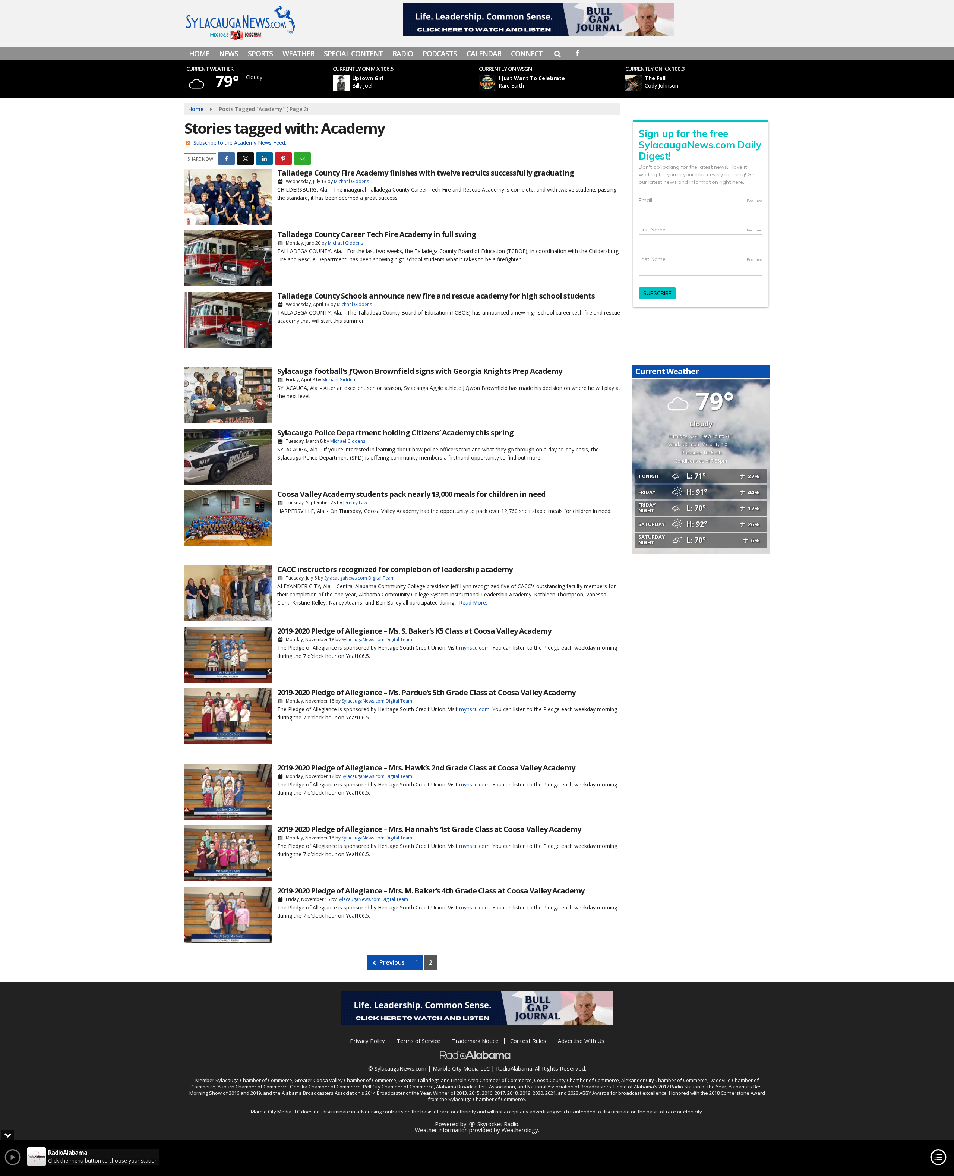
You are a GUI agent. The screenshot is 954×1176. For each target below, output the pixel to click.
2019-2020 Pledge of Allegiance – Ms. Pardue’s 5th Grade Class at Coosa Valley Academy (426, 692)
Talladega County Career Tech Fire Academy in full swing (376, 234)
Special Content (353, 54)
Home (199, 54)
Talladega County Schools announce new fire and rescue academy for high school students (436, 296)
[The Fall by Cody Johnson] (633, 83)
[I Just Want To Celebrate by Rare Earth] (487, 83)
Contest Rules (528, 1040)
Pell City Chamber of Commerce (398, 1086)
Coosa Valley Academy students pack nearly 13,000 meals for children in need (411, 494)
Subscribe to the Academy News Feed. (239, 142)
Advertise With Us (581, 1040)
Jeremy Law (355, 502)
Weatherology (520, 1130)
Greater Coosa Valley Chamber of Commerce (345, 1080)
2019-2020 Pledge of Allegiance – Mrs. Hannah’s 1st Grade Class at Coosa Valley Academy (429, 829)
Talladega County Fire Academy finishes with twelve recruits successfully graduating (425, 173)
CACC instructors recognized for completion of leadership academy (394, 569)
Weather (298, 54)
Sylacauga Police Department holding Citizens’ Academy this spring (395, 433)
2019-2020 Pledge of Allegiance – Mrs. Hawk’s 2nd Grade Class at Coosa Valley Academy (426, 768)
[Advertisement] (538, 19)
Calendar (484, 54)
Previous (391, 962)
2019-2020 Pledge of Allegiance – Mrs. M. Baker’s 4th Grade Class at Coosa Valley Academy (430, 891)
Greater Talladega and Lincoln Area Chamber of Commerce (465, 1080)
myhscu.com (474, 647)
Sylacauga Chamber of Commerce (253, 1080)
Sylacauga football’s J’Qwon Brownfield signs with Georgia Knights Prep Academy (419, 371)
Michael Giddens (351, 181)
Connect (527, 54)
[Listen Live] (407, 83)
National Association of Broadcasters (569, 1086)
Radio (402, 54)
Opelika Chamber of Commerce (325, 1086)
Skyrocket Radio (497, 1124)
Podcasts (440, 54)
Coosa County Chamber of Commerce (576, 1080)
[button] (557, 54)
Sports (260, 54)
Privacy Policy (367, 1040)
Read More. (473, 602)
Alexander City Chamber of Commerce (664, 1080)
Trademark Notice (475, 1040)
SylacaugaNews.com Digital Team (359, 578)
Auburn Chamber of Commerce (253, 1086)
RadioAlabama (514, 1068)
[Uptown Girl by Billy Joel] (341, 83)
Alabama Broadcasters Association (475, 1086)
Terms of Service (418, 1040)
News (228, 54)
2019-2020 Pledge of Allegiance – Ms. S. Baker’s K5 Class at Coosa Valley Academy (414, 631)
